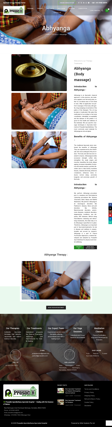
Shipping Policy (89, 396)
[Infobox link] (15, 358)
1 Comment (77, 395)
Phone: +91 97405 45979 (11, 410)
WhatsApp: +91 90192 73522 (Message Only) (17, 415)
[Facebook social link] (79, 2)
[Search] (102, 10)
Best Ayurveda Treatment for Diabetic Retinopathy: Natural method (73, 391)
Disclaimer (87, 405)
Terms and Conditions (91, 389)
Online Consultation (67, 2)
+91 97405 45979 (101, 3)
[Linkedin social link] (84, 2)
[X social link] (81, 2)
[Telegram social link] (88, 2)
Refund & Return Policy (92, 399)
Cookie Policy (88, 402)
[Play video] (56, 280)
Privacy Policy (89, 392)
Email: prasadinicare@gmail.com (13, 412)
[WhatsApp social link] (86, 2)
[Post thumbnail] (60, 392)
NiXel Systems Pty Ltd (87, 423)
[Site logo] (14, 10)
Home (48, 34)
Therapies (54, 34)
